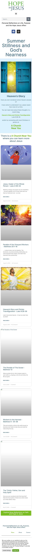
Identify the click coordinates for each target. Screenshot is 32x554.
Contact (28, 532)
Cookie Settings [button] (7, 550)
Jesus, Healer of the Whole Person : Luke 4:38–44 (13, 185)
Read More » (6, 196)
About (20, 532)
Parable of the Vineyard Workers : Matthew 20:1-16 (16, 246)
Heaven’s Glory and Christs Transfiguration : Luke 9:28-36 (15, 310)
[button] (16, 13)
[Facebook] (13, 31)
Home (12, 532)
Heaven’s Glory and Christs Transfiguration (16, 115)
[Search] (28, 19)
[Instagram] (18, 31)
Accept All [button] (15, 550)
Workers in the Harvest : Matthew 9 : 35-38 (12, 421)
